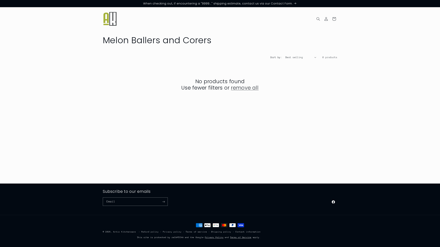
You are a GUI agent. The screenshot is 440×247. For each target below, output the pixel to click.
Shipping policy (221, 232)
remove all (245, 88)
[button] (318, 19)
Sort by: (276, 57)
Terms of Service (240, 237)
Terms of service (196, 232)
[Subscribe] (163, 201)
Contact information (248, 232)
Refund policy (150, 232)
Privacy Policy (214, 237)
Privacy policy (172, 232)
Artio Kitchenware (124, 232)
